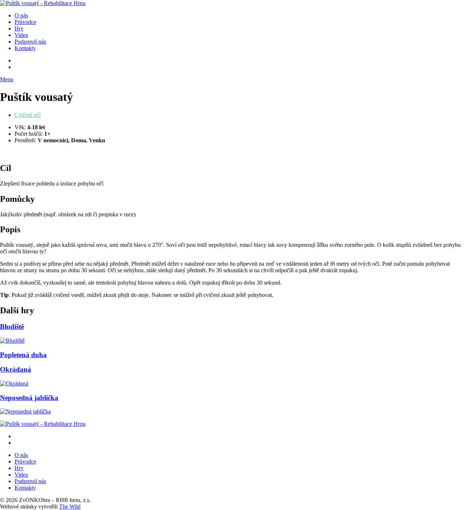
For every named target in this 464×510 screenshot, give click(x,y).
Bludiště (12, 326)
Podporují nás (30, 41)
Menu (6, 79)
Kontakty (25, 48)
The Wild (69, 506)
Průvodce (25, 22)
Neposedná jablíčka (29, 397)
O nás (21, 15)
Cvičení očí (27, 115)
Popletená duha (23, 355)
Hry (19, 28)
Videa (21, 35)
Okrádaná (15, 369)
